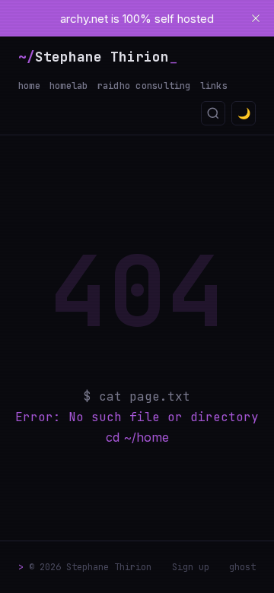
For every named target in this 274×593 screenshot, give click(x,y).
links (214, 86)
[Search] (213, 113)
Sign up (190, 567)
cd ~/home (137, 437)
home (29, 86)
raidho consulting (144, 86)
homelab (68, 86)
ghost (242, 567)
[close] (256, 18)
